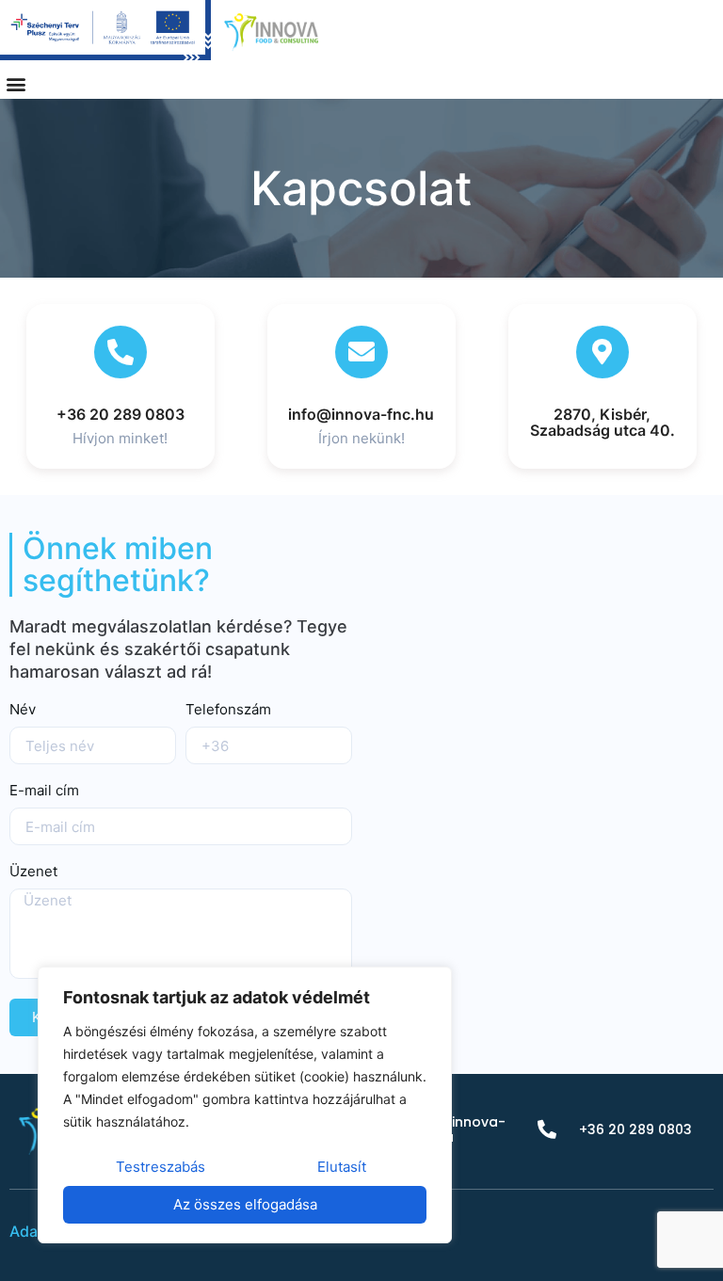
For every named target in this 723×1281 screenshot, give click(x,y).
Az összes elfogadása (245, 1204)
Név (22, 710)
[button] (15, 83)
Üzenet (33, 872)
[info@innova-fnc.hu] (361, 352)
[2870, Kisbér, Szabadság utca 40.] (602, 352)
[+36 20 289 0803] (120, 352)
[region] (245, 1105)
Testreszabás (160, 1167)
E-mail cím (44, 791)
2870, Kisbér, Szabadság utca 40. (602, 422)
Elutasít (341, 1167)
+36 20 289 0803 (120, 414)
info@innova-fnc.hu (361, 414)
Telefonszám (228, 710)
